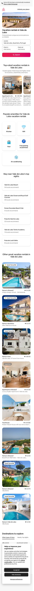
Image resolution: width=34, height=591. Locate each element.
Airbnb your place (23, 9)
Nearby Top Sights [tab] (22, 537)
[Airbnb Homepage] (3, 9)
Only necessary (16, 574)
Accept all (16, 570)
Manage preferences (16, 579)
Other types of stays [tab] (8, 537)
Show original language (10, 4)
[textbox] (9, 49)
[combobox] (16, 43)
